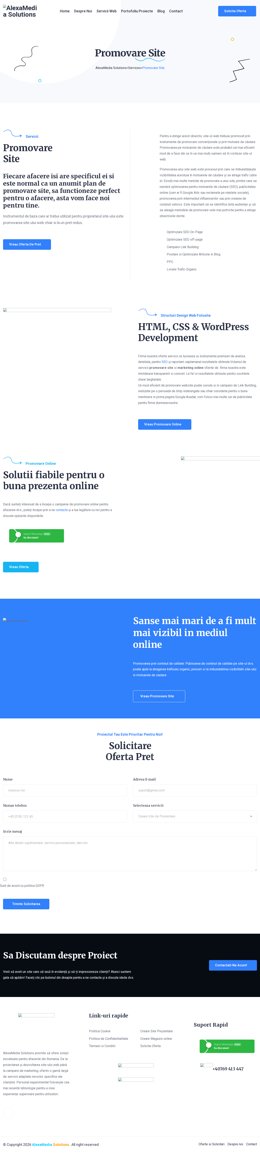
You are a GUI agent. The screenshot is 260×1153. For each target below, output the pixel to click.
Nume (8, 779)
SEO (164, 362)
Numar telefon (15, 805)
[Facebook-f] (8, 1112)
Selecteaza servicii (148, 805)
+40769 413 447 (228, 1068)
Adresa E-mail (144, 779)
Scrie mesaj (12, 831)
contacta (62, 510)
